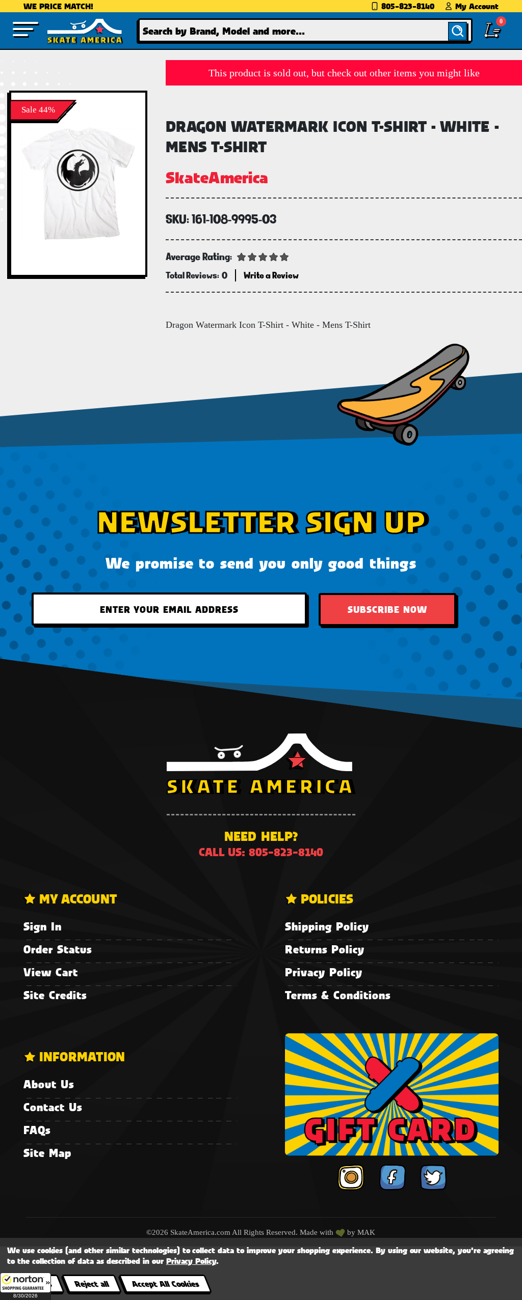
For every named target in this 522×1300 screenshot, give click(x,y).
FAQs (36, 1130)
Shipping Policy (327, 926)
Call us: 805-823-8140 (261, 852)
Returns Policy (324, 949)
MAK (366, 1232)
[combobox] (305, 30)
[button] (25, 1286)
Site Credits (55, 995)
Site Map (47, 1153)
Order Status (57, 949)
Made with (317, 1232)
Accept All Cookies (165, 1283)
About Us (48, 1084)
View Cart (50, 972)
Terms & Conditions (337, 995)
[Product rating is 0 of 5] (263, 256)
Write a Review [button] (271, 275)
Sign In (42, 926)
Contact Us (52, 1107)
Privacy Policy (323, 972)
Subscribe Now (387, 609)
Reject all (91, 1283)
